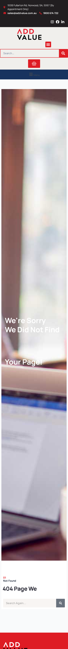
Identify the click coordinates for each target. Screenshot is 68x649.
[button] (48, 44)
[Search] (63, 53)
